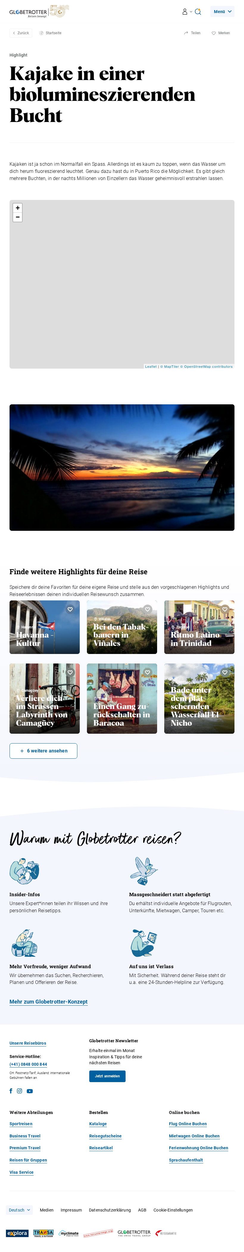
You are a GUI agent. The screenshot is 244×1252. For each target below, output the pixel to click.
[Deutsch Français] (19, 1210)
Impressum (71, 1210)
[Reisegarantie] (165, 1233)
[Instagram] (19, 1091)
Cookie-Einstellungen (173, 1210)
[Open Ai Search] (198, 11)
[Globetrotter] (134, 1233)
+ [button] (18, 208)
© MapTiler (169, 366)
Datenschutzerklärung (110, 1210)
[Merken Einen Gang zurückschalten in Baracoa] (147, 672)
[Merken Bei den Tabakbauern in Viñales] (147, 609)
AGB (142, 1210)
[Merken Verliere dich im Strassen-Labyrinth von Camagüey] (70, 672)
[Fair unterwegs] (98, 1233)
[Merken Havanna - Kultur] (70, 609)
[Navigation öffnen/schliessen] (188, 12)
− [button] (18, 217)
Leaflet (151, 366)
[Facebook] (11, 1091)
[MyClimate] (68, 1233)
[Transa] (43, 1233)
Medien (47, 1210)
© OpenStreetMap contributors (206, 366)
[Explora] (17, 1233)
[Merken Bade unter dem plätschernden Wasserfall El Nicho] (225, 672)
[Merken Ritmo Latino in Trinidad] (225, 609)
